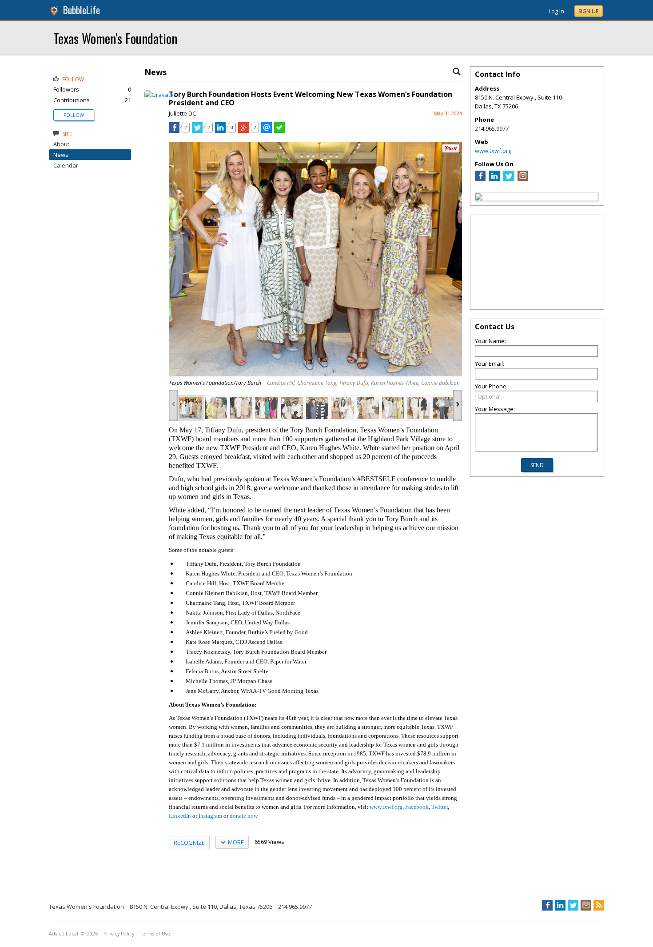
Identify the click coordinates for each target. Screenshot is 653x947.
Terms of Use (155, 934)
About (61, 144)
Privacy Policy (119, 934)
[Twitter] (508, 179)
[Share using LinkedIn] (220, 131)
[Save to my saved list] (279, 131)
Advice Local (63, 934)
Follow (74, 115)
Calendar (65, 165)
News (60, 155)
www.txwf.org (493, 151)
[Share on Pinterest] (451, 151)
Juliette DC (182, 113)
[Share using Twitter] (197, 131)
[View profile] (160, 95)
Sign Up (588, 11)
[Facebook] (480, 179)
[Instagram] (523, 179)
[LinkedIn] (494, 179)
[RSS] (598, 905)
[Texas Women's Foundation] (478, 198)
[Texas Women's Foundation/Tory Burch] (190, 408)
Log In (556, 11)
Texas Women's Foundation (115, 38)
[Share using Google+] (243, 131)
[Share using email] (266, 131)
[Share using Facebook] (174, 131)
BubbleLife (81, 10)
